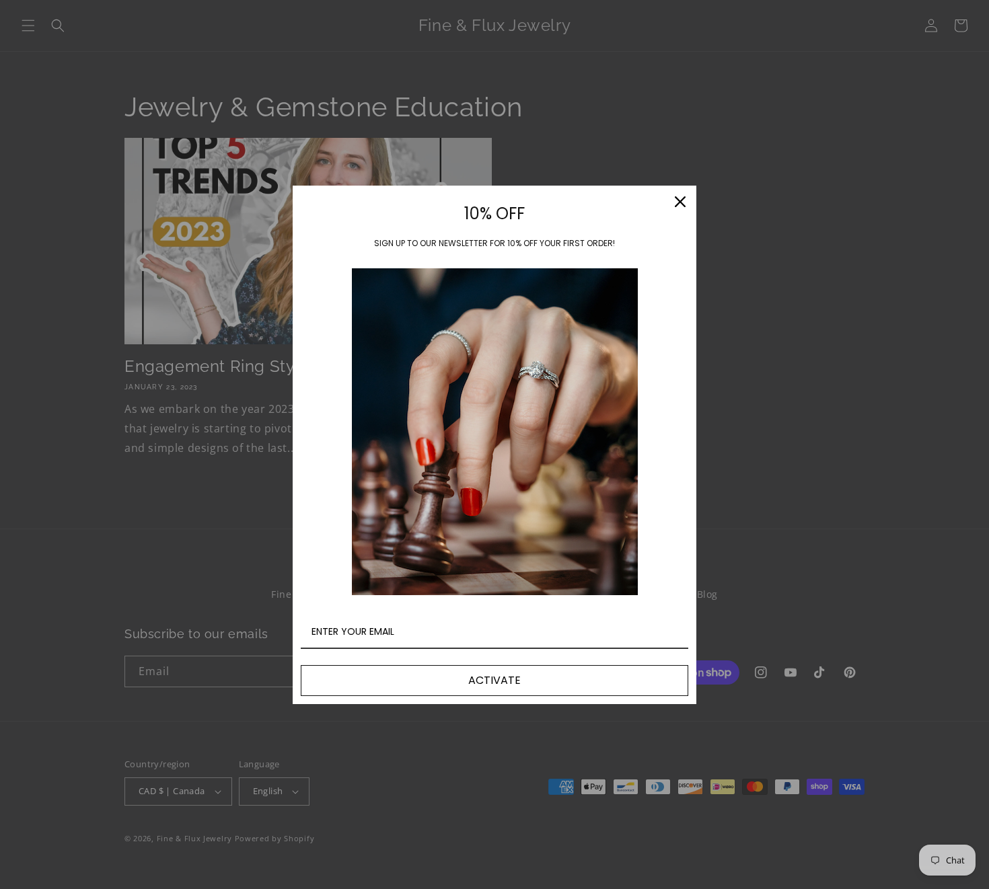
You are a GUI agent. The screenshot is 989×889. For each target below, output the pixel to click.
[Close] (680, 202)
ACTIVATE (494, 680)
